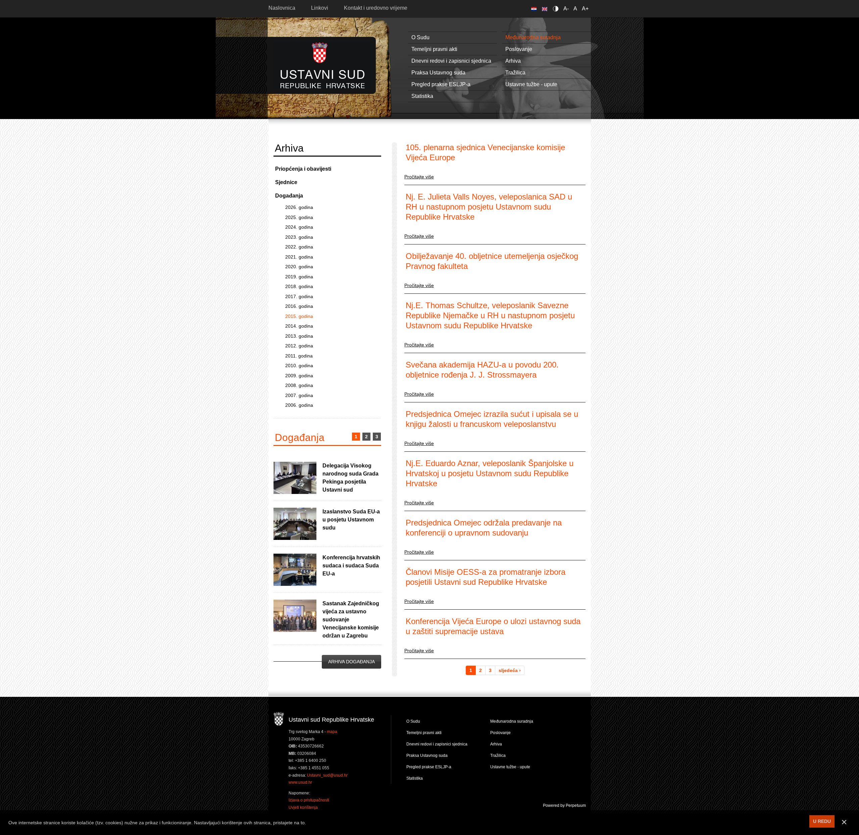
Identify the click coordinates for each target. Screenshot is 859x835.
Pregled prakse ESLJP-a (440, 84)
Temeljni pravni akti (434, 49)
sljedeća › (510, 670)
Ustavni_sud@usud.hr (327, 775)
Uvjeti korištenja (303, 807)
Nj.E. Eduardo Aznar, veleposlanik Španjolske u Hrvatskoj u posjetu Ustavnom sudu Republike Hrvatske (489, 473)
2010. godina (299, 365)
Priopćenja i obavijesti (303, 169)
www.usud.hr (300, 782)
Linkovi (319, 8)
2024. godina (299, 227)
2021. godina (299, 257)
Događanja (289, 196)
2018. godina (299, 286)
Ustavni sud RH (322, 65)
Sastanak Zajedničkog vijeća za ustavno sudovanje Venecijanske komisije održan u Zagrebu (350, 619)
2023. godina (299, 237)
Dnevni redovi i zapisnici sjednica (451, 61)
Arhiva (513, 61)
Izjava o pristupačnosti (309, 800)
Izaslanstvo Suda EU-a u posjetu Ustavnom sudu (351, 520)
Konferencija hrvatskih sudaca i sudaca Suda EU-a (351, 565)
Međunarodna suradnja (533, 37)
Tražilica (515, 72)
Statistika (422, 96)
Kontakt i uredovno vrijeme (375, 8)
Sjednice (286, 182)
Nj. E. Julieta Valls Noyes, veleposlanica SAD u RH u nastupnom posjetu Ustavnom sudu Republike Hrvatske (489, 206)
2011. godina (299, 355)
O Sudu (420, 37)
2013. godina (299, 336)
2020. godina (299, 266)
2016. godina (299, 306)
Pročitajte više (419, 176)
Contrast (557, 8)
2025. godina (299, 217)
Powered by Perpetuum (564, 805)
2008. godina (299, 385)
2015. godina (299, 316)
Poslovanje (518, 49)
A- (566, 8)
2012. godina (299, 345)
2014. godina (299, 326)
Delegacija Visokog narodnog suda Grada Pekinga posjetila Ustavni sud (350, 478)
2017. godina (299, 296)
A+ (585, 8)
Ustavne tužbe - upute (531, 84)
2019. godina (299, 276)
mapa (332, 731)
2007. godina (299, 395)
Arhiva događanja (351, 661)
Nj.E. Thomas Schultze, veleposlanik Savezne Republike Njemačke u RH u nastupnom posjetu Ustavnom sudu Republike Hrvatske (490, 315)
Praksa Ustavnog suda (438, 72)
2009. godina (299, 375)
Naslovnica (281, 8)
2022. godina (299, 246)
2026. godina (299, 207)
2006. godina (299, 405)
